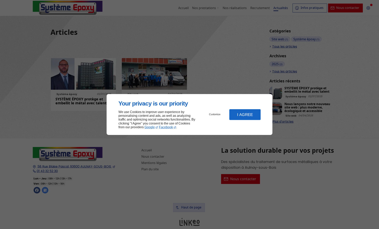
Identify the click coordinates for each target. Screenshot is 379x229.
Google (149, 127)
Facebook (166, 127)
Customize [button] (214, 114)
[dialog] (189, 114)
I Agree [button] (245, 114)
